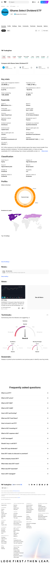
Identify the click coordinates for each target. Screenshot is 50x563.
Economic (3, 528)
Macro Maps (4, 541)
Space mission (17, 530)
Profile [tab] (9, 26)
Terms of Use (16, 547)
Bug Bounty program (18, 555)
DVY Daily (4, 300)
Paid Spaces (29, 527)
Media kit (15, 536)
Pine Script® (4, 543)
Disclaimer (16, 548)
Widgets (40, 505)
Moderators (28, 512)
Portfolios (3, 537)
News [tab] (19, 26)
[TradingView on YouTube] (34, 485)
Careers (15, 534)
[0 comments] (19, 308)
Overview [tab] (3, 26)
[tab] (3, 31)
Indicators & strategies (31, 523)
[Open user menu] (38, 2)
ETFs (2, 510)
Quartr (19, 497)
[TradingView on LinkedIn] (39, 485)
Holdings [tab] (14, 26)
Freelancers (28, 526)
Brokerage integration (42, 516)
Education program (42, 519)
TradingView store (17, 540)
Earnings (3, 530)
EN (35, 2)
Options (3, 540)
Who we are (16, 528)
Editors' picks (29, 519)
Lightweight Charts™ (42, 508)
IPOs (2, 533)
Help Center (16, 533)
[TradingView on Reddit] (47, 485)
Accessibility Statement (19, 552)
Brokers (15, 515)
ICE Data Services (16, 490)
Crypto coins (4, 513)
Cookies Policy (17, 551)
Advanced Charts (42, 509)
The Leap (16, 517)
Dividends (3, 531)
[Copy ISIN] (39, 139)
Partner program (41, 517)
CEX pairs (3, 515)
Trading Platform (41, 510)
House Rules (29, 510)
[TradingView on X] (29, 485)
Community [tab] (25, 26)
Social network (29, 505)
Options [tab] (46, 26)
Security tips (16, 554)
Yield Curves (4, 538)
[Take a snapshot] (36, 31)
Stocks (2, 509)
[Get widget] (39, 31)
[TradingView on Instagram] (37, 485)
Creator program (29, 509)
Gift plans (16, 509)
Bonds (2, 512)
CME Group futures (18, 521)
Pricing (15, 506)
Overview (16, 513)
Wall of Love (28, 506)
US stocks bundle (17, 524)
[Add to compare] (15, 68)
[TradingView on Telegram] (42, 485)
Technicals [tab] (32, 26)
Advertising (40, 515)
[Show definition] (18, 82)
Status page (16, 557)
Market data (16, 508)
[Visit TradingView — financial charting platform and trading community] (6, 50)
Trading (28, 516)
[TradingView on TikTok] (45, 485)
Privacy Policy (17, 550)
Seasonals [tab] (39, 26)
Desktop (3, 548)
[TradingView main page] (5, 2)
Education (28, 517)
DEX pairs (3, 516)
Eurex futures (16, 523)
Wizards (28, 524)
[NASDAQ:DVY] (2, 297)
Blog (14, 531)
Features (15, 505)
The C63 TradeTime (18, 543)
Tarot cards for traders (18, 541)
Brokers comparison (18, 516)
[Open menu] (2, 2)
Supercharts (4, 505)
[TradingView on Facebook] (32, 485)
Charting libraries (41, 506)
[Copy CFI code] (7, 144)
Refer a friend (29, 508)
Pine (2, 517)
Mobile (2, 547)
